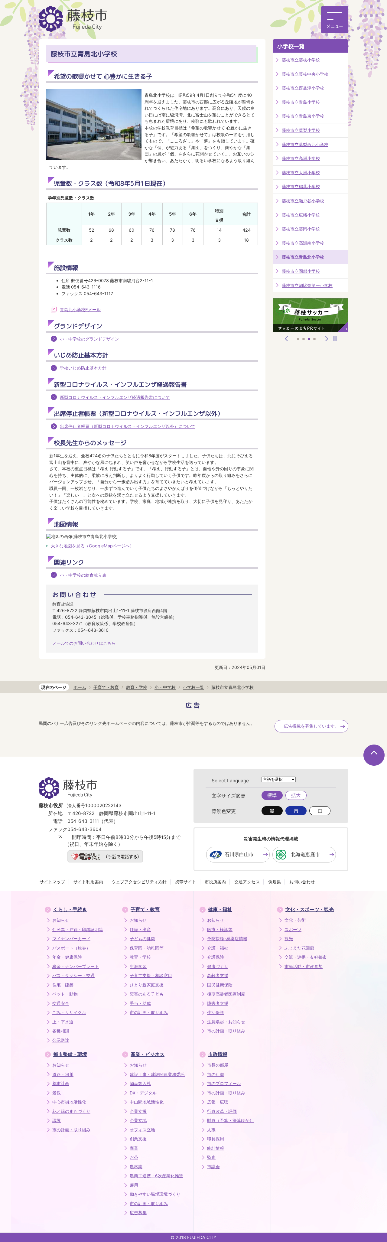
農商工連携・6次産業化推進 (156, 1175)
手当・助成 (140, 1003)
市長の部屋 (217, 1065)
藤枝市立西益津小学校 (303, 87)
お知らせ (60, 920)
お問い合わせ (302, 881)
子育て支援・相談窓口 (151, 975)
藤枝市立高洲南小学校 (303, 243)
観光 (289, 938)
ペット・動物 (65, 994)
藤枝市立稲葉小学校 (301, 186)
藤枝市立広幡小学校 (301, 214)
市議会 (213, 1166)
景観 (56, 1092)
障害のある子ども (147, 994)
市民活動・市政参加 (304, 966)
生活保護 (215, 1012)
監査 (211, 1157)
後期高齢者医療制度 (226, 994)
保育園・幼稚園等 (147, 948)
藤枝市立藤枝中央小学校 (305, 74)
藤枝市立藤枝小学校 (301, 59)
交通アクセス (247, 881)
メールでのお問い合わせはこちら (84, 643)
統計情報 (215, 1148)
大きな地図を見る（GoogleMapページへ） (92, 545)
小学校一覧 (290, 46)
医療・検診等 (220, 929)
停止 (335, 338)
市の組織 (215, 1074)
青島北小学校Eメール (80, 309)
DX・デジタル (143, 1092)
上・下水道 (62, 1021)
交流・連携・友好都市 (306, 957)
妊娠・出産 (140, 929)
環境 (56, 1120)
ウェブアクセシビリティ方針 (139, 881)
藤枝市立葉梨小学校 (301, 130)
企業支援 (138, 1111)
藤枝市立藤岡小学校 (301, 228)
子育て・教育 (106, 687)
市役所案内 (215, 881)
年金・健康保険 (67, 957)
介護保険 (215, 957)
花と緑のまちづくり (71, 1111)
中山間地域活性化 (147, 1102)
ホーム (79, 687)
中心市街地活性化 (69, 1102)
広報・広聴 (217, 1102)
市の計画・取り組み (149, 1012)
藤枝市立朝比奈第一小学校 (307, 285)
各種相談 (60, 1030)
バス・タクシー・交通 (73, 975)
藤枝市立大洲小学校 (301, 172)
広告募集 (138, 1212)
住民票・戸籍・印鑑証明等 (77, 929)
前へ (286, 338)
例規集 (274, 881)
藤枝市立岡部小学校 (301, 271)
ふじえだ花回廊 (299, 948)
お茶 (134, 1157)
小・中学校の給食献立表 (83, 575)
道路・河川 (62, 1074)
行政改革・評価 (222, 1111)
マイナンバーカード (71, 938)
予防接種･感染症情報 (227, 938)
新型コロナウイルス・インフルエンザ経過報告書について (115, 397)
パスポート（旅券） (71, 948)
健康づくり (217, 966)
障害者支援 (217, 1003)
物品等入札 (140, 1083)
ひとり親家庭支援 (147, 985)
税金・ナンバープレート (75, 966)
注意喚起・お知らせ (226, 1021)
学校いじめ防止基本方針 (83, 367)
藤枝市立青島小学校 (301, 102)
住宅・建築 (62, 985)
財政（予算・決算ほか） (230, 1120)
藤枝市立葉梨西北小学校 (305, 144)
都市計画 (60, 1083)
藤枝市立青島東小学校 (303, 116)
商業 (134, 1148)
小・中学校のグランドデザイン (89, 338)
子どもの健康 (142, 938)
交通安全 (60, 1003)
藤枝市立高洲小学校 (301, 158)
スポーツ (293, 929)
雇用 (134, 1185)
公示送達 (60, 1040)
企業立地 (138, 1120)
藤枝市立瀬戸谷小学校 (303, 200)
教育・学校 (136, 687)
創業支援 (138, 1138)
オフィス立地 (142, 1129)
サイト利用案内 (88, 881)
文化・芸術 (295, 920)
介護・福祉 (217, 948)
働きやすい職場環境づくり (155, 1194)
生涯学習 (138, 966)
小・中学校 (165, 687)
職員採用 (215, 1138)
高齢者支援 (217, 975)
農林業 (136, 1166)
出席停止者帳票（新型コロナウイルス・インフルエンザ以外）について (127, 426)
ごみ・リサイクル (69, 1012)
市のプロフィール (224, 1083)
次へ (327, 338)
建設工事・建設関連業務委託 (157, 1074)
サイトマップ (52, 881)
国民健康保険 (220, 985)
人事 (211, 1129)
